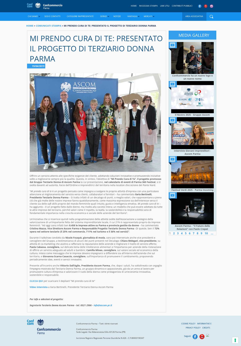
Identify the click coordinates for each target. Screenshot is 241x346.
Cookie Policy (188, 323)
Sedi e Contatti (52, 16)
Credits (206, 327)
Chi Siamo (33, 16)
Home (134, 5)
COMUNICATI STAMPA (48, 25)
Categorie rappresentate (80, 16)
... (212, 233)
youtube (205, 6)
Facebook (195, 336)
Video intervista (39, 287)
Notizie (117, 16)
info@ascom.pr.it (103, 305)
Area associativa (194, 16)
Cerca (211, 16)
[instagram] (212, 6)
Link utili (164, 5)
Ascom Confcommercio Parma (44, 6)
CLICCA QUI (36, 281)
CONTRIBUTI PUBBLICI (182, 5)
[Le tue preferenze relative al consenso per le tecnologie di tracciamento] (235, 340)
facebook (199, 6)
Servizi (103, 16)
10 (206, 233)
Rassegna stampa (148, 5)
